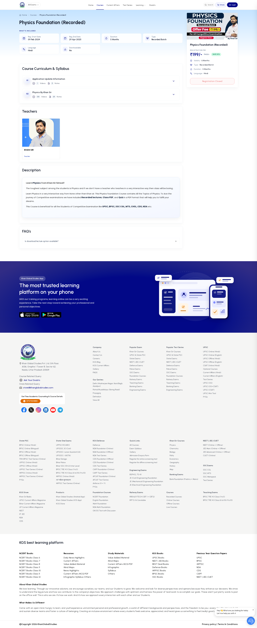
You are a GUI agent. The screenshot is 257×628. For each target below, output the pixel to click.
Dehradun (97, 396)
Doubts (152, 5)
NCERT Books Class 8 (29, 564)
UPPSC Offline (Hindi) (28, 466)
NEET (21, 511)
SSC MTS (207, 473)
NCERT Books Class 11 (29, 573)
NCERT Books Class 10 (30, 570)
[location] (20, 366)
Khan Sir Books (25, 497)
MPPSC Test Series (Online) (31, 476)
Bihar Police (61, 462)
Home (90, 5)
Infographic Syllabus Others (77, 577)
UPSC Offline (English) (212, 362)
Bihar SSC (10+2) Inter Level (68, 466)
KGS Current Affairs (101, 365)
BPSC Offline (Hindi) (27, 452)
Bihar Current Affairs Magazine (32, 504)
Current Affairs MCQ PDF (76, 573)
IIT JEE (22, 514)
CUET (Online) (209, 455)
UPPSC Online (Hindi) (28, 462)
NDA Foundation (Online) (103, 448)
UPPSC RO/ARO (63, 445)
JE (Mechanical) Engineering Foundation (146, 481)
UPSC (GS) (207, 383)
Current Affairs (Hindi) (212, 372)
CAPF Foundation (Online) (103, 469)
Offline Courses (172, 504)
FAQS (95, 372)
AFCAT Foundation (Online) (104, 476)
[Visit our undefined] (31, 410)
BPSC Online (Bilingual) (29, 448)
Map (171, 469)
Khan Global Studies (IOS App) (69, 500)
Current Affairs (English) (213, 376)
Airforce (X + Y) (99, 483)
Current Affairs (113, 5)
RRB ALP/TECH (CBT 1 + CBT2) (142, 497)
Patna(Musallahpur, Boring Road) (106, 390)
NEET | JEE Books (160, 561)
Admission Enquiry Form (139, 455)
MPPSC (200, 564)
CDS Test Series (100, 466)
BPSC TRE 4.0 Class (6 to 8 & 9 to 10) (71, 473)
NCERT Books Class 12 (30, 577)
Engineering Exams (138, 390)
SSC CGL (207, 470)
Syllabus (112, 570)
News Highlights (71, 570)
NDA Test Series (99, 455)
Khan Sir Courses (137, 351)
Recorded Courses (174, 497)
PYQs (205, 397)
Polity (172, 455)
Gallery (96, 369)
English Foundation (100, 500)
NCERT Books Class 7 (29, 561)
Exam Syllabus (135, 448)
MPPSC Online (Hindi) (28, 473)
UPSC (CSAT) (208, 390)
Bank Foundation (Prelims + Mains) (184, 479)
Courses (100, 5)
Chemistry (174, 448)
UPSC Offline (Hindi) (211, 358)
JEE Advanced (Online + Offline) (216, 452)
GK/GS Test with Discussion (104, 511)
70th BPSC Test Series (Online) (32, 459)
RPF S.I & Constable (138, 500)
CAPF (199, 573)
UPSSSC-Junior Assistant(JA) (68, 452)
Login (234, 5)
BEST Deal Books (160, 564)
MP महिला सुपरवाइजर (63, 480)
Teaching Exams (136, 383)
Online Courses (172, 500)
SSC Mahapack (209, 477)
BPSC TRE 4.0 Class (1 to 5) (67, 469)
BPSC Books (158, 573)
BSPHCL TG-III (135, 474)
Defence (96, 445)
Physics (173, 445)
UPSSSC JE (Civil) (63, 448)
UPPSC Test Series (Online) (31, 469)
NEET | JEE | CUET (137, 362)
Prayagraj (97, 393)
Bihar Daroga (61, 459)
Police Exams (135, 369)
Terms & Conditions (228, 624)
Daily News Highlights (74, 557)
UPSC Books (158, 557)
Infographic (113, 567)
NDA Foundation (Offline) (103, 452)
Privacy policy (209, 624)
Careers (96, 358)
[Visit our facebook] (24, 410)
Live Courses (171, 507)
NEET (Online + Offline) (213, 445)
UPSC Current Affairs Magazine (32, 500)
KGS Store (60, 504)
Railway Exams (136, 379)
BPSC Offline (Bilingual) (29, 455)
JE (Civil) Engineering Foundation (143, 478)
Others (111, 573)
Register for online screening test (143, 459)
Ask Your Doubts (32, 380)
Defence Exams (136, 365)
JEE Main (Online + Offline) (214, 448)
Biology (172, 452)
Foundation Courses (138, 376)
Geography (174, 462)
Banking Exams (136, 386)
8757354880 (32, 401)
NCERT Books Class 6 (29, 557)
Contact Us (97, 355)
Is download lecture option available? (41, 241)
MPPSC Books (159, 570)
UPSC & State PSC (137, 355)
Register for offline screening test (143, 462)
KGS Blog (96, 362)
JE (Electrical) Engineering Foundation (145, 485)
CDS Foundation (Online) (103, 462)
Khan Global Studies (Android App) (70, 497)
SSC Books (157, 577)
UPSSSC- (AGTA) (63, 455)
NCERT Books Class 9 (29, 567)
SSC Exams (134, 372)
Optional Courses (210, 369)
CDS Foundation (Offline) (103, 459)
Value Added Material (74, 564)
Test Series (127, 5)
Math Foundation (100, 504)
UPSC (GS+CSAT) (210, 386)
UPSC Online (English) (212, 355)
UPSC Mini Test (209, 393)
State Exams (135, 358)
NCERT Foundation (100, 497)
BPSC (199, 561)
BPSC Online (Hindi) (27, 445)
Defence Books (159, 567)
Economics (174, 459)
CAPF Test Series (100, 473)
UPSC (199, 557)
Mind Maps (69, 567)
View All (96, 400)
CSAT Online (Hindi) (211, 365)
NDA (21, 517)
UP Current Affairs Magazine (31, 507)
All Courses (134, 445)
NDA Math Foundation (101, 507)
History (172, 466)
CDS (21, 521)
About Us (96, 351)
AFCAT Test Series (101, 480)
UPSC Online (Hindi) (211, 351)
